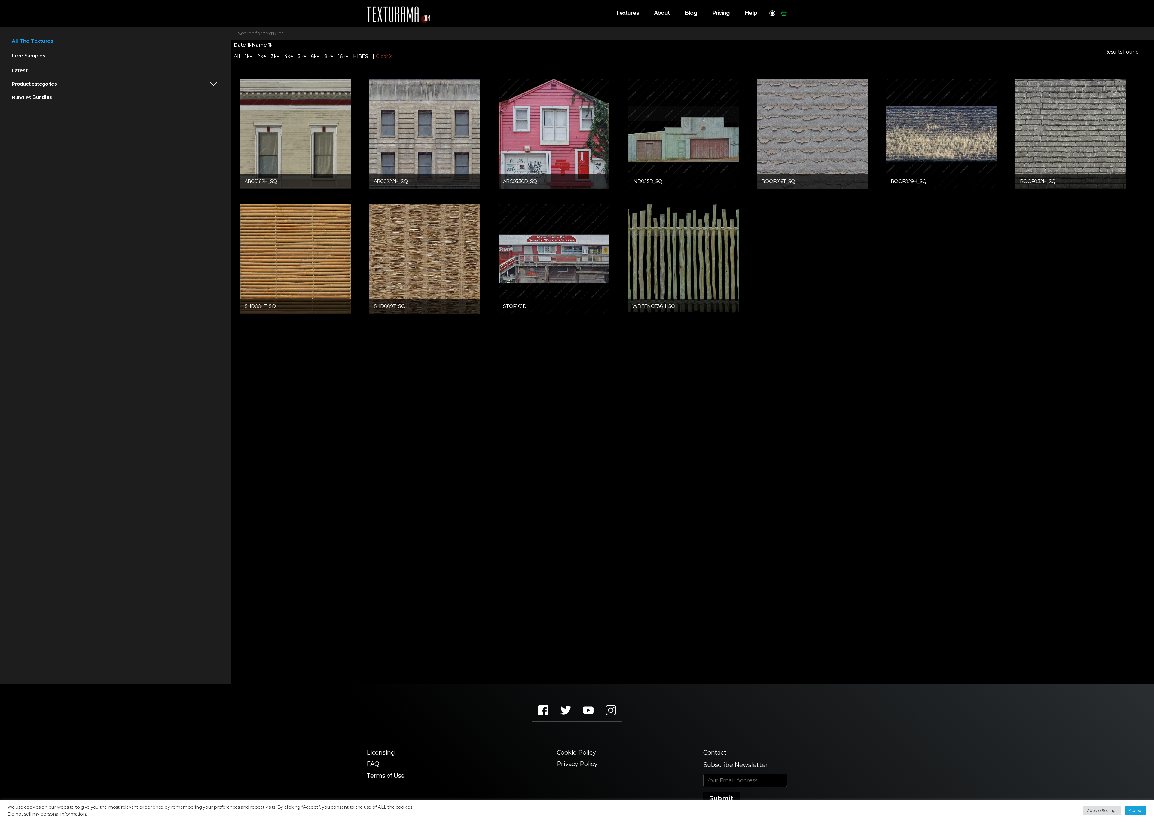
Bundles (21, 97)
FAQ (373, 763)
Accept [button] (1136, 810)
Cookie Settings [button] (1102, 810)
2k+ (261, 56)
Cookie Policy (576, 752)
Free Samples (28, 56)
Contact (714, 752)
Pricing (721, 13)
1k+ (248, 56)
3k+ (275, 56)
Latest (20, 70)
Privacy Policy (577, 763)
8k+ (328, 56)
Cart (783, 13)
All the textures (32, 41)
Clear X (384, 56)
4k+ (288, 56)
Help (751, 13)
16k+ (343, 56)
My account (772, 13)
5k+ (302, 56)
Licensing (381, 752)
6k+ (315, 56)
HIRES (360, 56)
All (237, 56)
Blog (691, 13)
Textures (627, 13)
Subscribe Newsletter (735, 764)
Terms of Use (386, 775)
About (662, 13)
